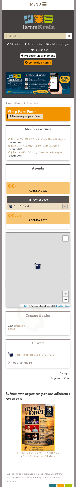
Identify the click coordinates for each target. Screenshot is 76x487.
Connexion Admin (39, 62)
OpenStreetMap (62, 305)
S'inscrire (15, 44)
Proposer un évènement (39, 55)
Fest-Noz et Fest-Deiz (27, 355)
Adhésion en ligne (59, 44)
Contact (33, 473)
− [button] (65, 299)
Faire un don (41, 49)
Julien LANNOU (19, 152)
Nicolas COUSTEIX (20, 139)
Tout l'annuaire (21, 362)
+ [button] (65, 293)
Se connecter (34, 44)
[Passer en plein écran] (65, 238)
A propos (12, 473)
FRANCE (12, 329)
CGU (50, 473)
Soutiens (42, 473)
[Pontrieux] (38, 266)
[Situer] (65, 206)
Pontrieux (27, 206)
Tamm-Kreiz (14, 103)
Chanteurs (48, 355)
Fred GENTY (17, 145)
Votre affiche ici (14, 398)
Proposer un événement (27, 477)
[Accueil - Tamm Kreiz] (38, 21)
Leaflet (24, 305)
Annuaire (33, 103)
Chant (35, 139)
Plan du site (23, 473)
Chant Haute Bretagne (53, 139)
